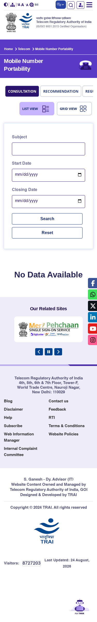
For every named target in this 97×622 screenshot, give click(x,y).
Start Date (21, 164)
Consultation (22, 91)
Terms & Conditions (67, 426)
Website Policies (63, 434)
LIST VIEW (30, 108)
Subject (19, 137)
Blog (8, 401)
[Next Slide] (58, 351)
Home (8, 49)
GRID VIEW (68, 108)
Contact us (58, 401)
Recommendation (60, 91)
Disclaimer (13, 409)
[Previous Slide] (39, 351)
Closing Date (24, 190)
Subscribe (13, 426)
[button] (6, 5)
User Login (80, 5)
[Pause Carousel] (49, 351)
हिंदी (36, 5)
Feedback (57, 409)
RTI (52, 418)
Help (8, 418)
